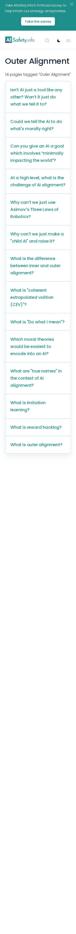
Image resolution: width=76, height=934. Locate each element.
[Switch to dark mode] (58, 40)
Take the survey (38, 21)
